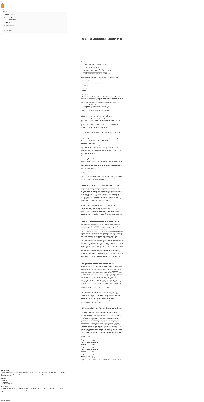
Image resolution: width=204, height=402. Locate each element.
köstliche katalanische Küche (87, 125)
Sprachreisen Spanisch (9, 25)
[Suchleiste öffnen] (2, 3)
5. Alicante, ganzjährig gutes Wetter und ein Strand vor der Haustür (97, 73)
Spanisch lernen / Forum (11, 32)
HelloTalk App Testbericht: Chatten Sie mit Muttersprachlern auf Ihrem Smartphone (100, 358)
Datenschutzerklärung (8, 383)
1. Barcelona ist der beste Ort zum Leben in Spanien (94, 64)
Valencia (97, 226)
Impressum (5, 382)
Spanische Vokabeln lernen (10, 16)
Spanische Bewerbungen (9, 20)
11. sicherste (109, 175)
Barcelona (89, 96)
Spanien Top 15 (8, 22)
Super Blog (5, 11)
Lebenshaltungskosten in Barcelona (93, 67)
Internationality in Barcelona (91, 66)
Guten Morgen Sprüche (11, 19)
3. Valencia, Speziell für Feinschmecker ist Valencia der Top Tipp (97, 70)
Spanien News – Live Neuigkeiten (11, 12)
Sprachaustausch (8, 30)
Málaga (117, 96)
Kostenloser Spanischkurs (8, 9)
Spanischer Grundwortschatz (10, 14)
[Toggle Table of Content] (81, 62)
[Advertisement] (102, 51)
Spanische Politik (8, 27)
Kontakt (5, 380)
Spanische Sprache (8, 24)
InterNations (115, 271)
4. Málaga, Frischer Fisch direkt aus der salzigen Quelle (95, 72)
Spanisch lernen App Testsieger (11, 28)
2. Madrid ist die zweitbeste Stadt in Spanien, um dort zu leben (96, 69)
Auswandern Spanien (86, 356)
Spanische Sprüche (8, 17)
